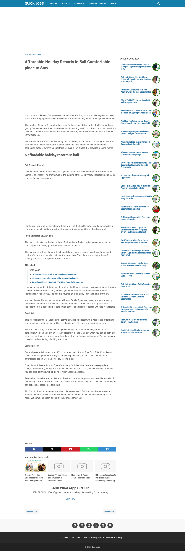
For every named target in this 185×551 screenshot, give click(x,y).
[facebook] (34, 449)
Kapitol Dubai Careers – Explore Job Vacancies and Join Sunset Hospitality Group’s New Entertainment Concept (134, 229)
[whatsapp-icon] (96, 525)
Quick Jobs (34, 3)
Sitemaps (119, 537)
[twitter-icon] (82, 525)
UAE (112, 3)
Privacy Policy (97, 537)
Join (78, 537)
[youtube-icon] (110, 525)
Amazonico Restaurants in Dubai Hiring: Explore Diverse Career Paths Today (134, 264)
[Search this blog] (158, 3)
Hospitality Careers (72, 3)
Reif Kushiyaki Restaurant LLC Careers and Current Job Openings (135, 218)
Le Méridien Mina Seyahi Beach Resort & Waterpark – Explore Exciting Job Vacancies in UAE (136, 66)
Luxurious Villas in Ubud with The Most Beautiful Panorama (57, 282)
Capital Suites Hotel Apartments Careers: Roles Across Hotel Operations (135, 331)
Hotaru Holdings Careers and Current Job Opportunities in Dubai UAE (135, 208)
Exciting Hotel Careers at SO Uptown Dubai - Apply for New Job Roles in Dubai (136, 187)
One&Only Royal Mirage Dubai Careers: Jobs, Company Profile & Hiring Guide (134, 241)
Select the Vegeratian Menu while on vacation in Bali (55, 278)
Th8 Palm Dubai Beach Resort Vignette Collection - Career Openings (134, 153)
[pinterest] (70, 449)
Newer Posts (31, 512)
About (71, 537)
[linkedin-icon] (89, 525)
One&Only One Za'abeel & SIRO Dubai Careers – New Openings (134, 321)
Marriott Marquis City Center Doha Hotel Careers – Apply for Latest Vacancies (135, 132)
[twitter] (52, 449)
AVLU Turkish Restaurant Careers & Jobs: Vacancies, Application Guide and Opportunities (135, 296)
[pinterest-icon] (103, 525)
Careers (53, 3)
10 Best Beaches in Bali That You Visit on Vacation (54, 274)
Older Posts (109, 512)
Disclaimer (109, 537)
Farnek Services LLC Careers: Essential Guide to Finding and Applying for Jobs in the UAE (136, 112)
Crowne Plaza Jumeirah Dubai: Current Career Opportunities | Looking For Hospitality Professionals (136, 165)
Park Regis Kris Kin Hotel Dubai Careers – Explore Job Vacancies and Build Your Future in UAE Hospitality (136, 79)
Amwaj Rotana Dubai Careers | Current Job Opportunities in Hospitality (135, 143)
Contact (85, 537)
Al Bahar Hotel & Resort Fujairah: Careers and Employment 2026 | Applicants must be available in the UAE (136, 309)
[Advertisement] (92, 30)
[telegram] (107, 449)
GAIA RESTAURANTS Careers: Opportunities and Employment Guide (136, 101)
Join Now (70, 499)
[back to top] (179, 545)
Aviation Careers (97, 3)
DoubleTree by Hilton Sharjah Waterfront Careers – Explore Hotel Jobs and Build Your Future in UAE (136, 253)
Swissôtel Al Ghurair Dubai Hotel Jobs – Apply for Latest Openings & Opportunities (136, 91)
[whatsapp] (89, 449)
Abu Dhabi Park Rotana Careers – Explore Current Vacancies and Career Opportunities (136, 122)
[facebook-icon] (75, 525)
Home (64, 537)
